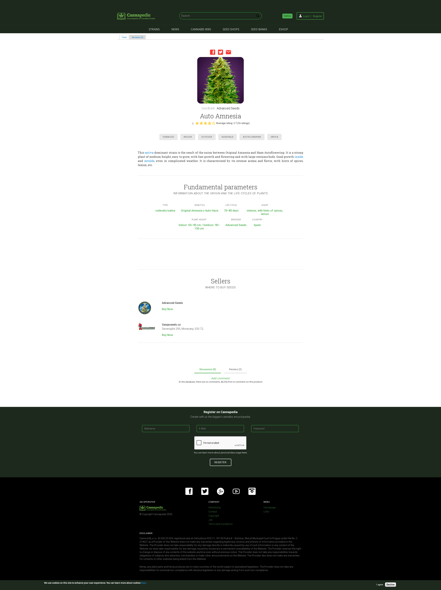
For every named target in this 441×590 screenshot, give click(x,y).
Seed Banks (259, 29)
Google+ (220, 491)
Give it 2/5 (201, 123)
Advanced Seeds (228, 108)
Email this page (228, 52)
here (244, 452)
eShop (283, 29)
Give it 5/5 (213, 123)
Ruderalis (227, 137)
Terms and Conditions (220, 524)
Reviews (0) (137, 37)
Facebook (212, 52)
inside (299, 156)
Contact (212, 511)
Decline (390, 584)
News (175, 29)
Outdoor (206, 137)
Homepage (270, 507)
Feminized (168, 137)
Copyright (213, 515)
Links (266, 511)
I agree (379, 584)
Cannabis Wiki (201, 29)
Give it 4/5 (209, 123)
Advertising (214, 507)
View (125, 37)
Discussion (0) (207, 369)
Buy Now (167, 309)
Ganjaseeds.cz (171, 324)
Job (210, 520)
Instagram (252, 491)
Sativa (274, 137)
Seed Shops (231, 29)
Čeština (287, 16)
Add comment (220, 378)
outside (149, 161)
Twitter (220, 52)
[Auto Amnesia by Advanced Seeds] (220, 80)
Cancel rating (192, 123)
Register (317, 16)
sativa (149, 152)
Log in (306, 16)
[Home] (136, 16)
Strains (154, 29)
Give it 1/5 (197, 123)
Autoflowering (252, 137)
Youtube (236, 491)
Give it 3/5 (205, 123)
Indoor (188, 137)
